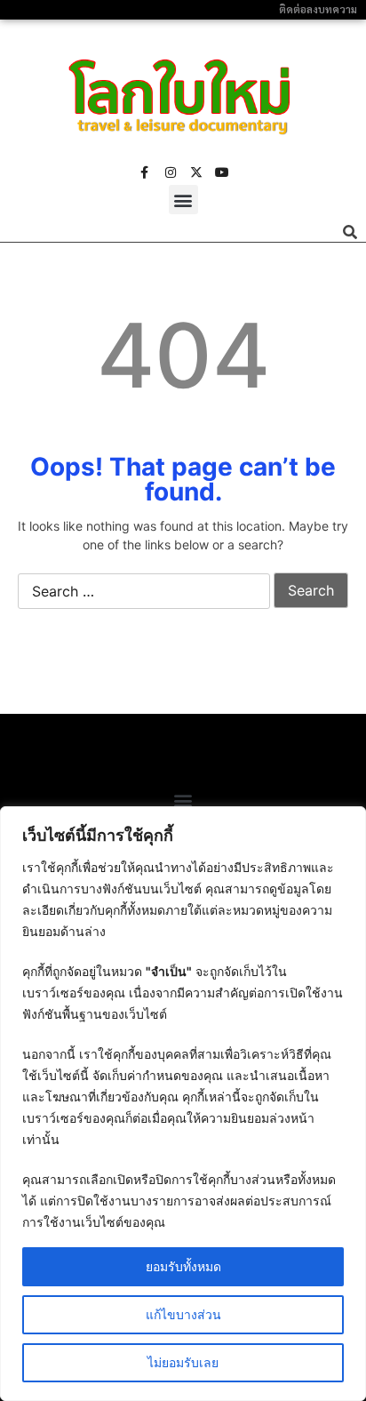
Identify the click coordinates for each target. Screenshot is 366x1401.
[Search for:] (144, 592)
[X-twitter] (196, 172)
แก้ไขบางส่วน (183, 1314)
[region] (183, 1103)
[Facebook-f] (144, 172)
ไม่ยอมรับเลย (183, 1362)
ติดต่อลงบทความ (318, 9)
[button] (183, 199)
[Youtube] (222, 172)
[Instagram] (170, 172)
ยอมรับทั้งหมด (183, 1266)
